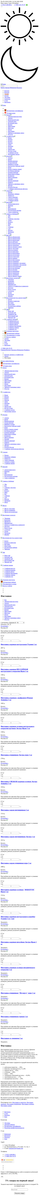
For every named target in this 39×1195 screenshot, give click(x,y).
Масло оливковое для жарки (16, 263)
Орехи (8, 115)
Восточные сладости (12, 278)
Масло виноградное (14, 243)
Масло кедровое (13, 250)
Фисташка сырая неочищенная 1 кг (15, 810)
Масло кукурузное (13, 255)
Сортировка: (5, 622)
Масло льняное (12, 258)
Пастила (10, 288)
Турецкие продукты (12, 331)
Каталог (6, 91)
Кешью (10, 124)
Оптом (6, 95)
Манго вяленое (12, 177)
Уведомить (4, 922)
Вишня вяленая (13, 161)
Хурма (10, 148)
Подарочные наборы (14, 306)
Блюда (10, 299)
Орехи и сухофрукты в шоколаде (18, 286)
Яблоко (10, 185)
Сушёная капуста (13, 321)
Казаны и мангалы (14, 301)
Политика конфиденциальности (14, 1128)
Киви (9, 167)
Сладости (11, 291)
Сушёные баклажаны (14, 326)
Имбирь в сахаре (13, 164)
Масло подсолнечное (14, 266)
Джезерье (11, 279)
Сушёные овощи (13, 200)
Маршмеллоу (12, 284)
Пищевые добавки (13, 194)
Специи (8, 190)
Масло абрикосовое (14, 237)
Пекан (10, 129)
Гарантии (7, 99)
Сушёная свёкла (13, 324)
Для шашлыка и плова (13, 335)
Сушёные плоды (13, 152)
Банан (10, 159)
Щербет (10, 296)
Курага (10, 141)
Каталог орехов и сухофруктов (13, 354)
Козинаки (11, 281)
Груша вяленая (12, 162)
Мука (9, 233)
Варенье (10, 205)
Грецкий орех (12, 121)
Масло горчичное (13, 245)
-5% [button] (2, 1176)
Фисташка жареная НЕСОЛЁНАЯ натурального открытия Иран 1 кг (14, 670)
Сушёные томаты (13, 327)
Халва (10, 292)
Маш (9, 223)
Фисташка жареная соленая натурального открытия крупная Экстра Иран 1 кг (17, 727)
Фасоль (10, 230)
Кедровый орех (12, 123)
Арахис (10, 118)
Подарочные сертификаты (14, 111)
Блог (5, 342)
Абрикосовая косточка (15, 116)
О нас (6, 100)
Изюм (10, 138)
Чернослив (11, 149)
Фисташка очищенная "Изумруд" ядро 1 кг (18, 993)
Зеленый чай (12, 312)
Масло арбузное (13, 242)
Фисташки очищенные (14, 1104)
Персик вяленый (13, 180)
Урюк (9, 144)
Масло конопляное (14, 253)
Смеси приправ (13, 197)
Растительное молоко (14, 210)
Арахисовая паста (13, 204)
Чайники (11, 307)
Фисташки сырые (6, 1105)
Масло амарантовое (14, 238)
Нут (9, 217)
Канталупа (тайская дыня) (16, 166)
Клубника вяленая (13, 171)
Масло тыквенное (13, 273)
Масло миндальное (14, 260)
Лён (9, 215)
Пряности (11, 195)
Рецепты (7, 1115)
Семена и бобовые (12, 214)
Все (5, 600)
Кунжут (10, 222)
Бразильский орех (13, 120)
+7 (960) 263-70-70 (6, 348)
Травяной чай (12, 314)
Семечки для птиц (13, 219)
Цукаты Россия (12, 187)
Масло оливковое (13, 261)
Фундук (10, 134)
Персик (10, 143)
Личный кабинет (9, 1124)
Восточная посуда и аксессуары (16, 298)
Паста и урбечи (11, 337)
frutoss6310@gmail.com (16, 1148)
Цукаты (8, 156)
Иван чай (11, 311)
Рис (9, 225)
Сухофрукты (10, 136)
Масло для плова (13, 248)
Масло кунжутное (13, 256)
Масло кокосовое (13, 251)
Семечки (10, 227)
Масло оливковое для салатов (17, 265)
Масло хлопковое (13, 274)
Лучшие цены (10, 113)
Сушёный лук (12, 329)
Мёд (9, 207)
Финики (10, 146)
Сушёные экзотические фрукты (18, 189)
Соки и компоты (13, 212)
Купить (3, 651)
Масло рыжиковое (13, 271)
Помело (10, 182)
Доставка (7, 97)
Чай (7, 309)
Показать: (4, 624)
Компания (7, 1134)
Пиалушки (11, 304)
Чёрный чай (11, 317)
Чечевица (11, 232)
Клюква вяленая (13, 172)
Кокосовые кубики (14, 174)
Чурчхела (11, 294)
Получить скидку (19, 1193)
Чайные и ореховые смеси (16, 133)
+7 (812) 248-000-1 (10, 1154)
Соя (9, 228)
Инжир (10, 139)
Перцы (10, 192)
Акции (6, 94)
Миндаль (11, 128)
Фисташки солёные (28, 1104)
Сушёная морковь (13, 322)
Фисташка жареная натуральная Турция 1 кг (19, 644)
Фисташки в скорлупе (19, 1102)
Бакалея (8, 202)
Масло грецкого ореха (15, 247)
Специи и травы (13, 199)
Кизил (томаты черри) (15, 169)
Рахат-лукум (12, 289)
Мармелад (11, 283)
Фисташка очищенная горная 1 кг (14, 1016)
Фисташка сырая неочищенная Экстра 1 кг (18, 837)
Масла (8, 235)
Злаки (10, 220)
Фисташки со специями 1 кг (12, 1038)
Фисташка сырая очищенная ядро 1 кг (16, 863)
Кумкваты (11, 176)
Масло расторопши (14, 268)
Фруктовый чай (13, 316)
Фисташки (11, 131)
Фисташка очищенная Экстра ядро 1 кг (16, 755)
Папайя (10, 179)
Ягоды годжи (12, 151)
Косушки (11, 302)
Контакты (7, 102)
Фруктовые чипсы (13, 154)
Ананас (10, 158)
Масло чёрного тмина (14, 276)
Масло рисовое (12, 269)
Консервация (12, 209)
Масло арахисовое (13, 240)
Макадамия (11, 126)
